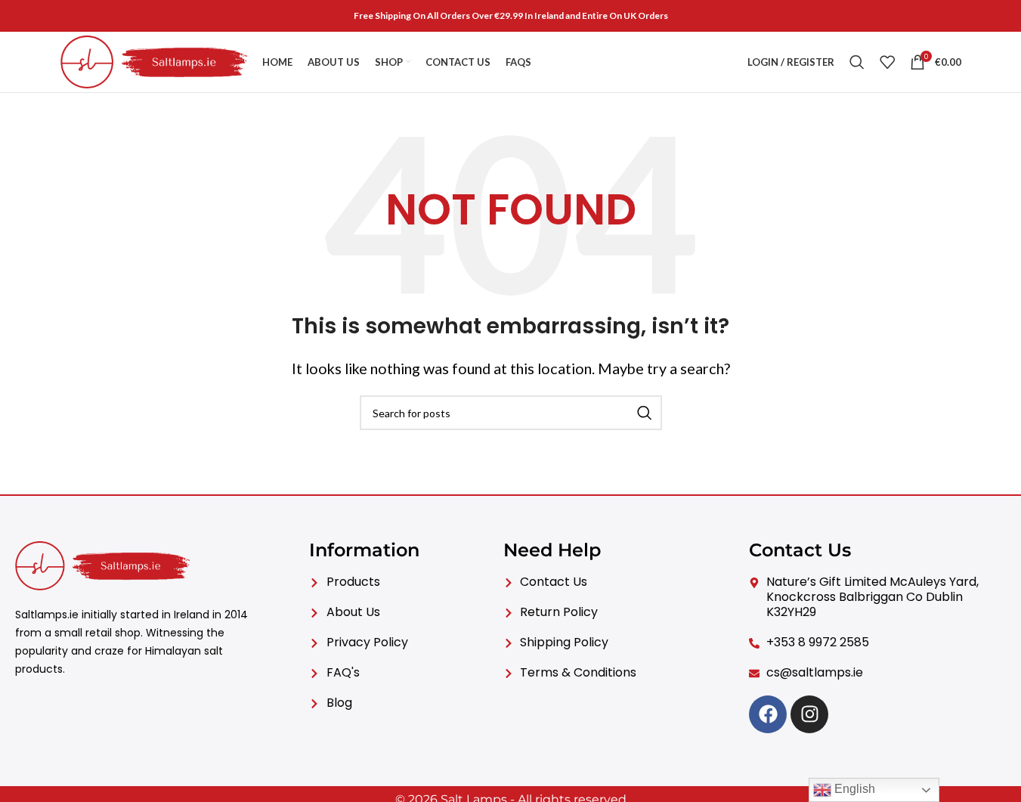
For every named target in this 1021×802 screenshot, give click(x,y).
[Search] (857, 62)
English (853, 788)
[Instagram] (809, 714)
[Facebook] (768, 714)
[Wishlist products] (887, 62)
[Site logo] (154, 60)
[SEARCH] (644, 412)
